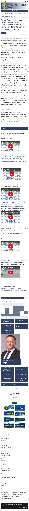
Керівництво (3, 436)
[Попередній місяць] (25, 298)
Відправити (15, 402)
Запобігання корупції (5, 472)
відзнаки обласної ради (21, 379)
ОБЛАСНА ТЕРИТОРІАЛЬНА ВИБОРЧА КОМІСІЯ (8, 369)
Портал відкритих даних (7, 331)
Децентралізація (21, 326)
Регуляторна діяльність (5, 470)
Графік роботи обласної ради (6, 447)
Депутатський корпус (5, 438)
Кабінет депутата (21, 374)
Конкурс (2, 485)
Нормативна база (4, 480)
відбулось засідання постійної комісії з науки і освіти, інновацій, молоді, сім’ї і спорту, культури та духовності (13, 235)
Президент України (4, 492)
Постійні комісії (4, 442)
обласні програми (21, 369)
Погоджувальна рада (5, 443)
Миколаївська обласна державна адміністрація (10, 496)
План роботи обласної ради (6, 466)
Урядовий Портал (22, 492)
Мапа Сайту (4, 505)
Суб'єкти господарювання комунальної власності (10, 481)
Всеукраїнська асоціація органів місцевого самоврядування (12, 494)
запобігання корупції (7, 326)
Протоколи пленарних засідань (7, 458)
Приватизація (3, 487)
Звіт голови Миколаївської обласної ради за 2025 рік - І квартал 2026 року (14, 229)
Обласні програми (4, 453)
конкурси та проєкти (7, 379)
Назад (4, 33)
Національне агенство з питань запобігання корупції (11, 500)
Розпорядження (4, 460)
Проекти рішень (4, 457)
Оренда (2, 488)
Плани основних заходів (5, 468)
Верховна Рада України (14, 492)
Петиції (21, 321)
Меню (15, 11)
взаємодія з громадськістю (7, 321)
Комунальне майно (4, 483)
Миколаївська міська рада (6, 498)
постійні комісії (7, 374)
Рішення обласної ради (5, 455)
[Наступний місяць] (27, 298)
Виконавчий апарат (4, 445)
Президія (3, 440)
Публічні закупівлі (4, 473)
